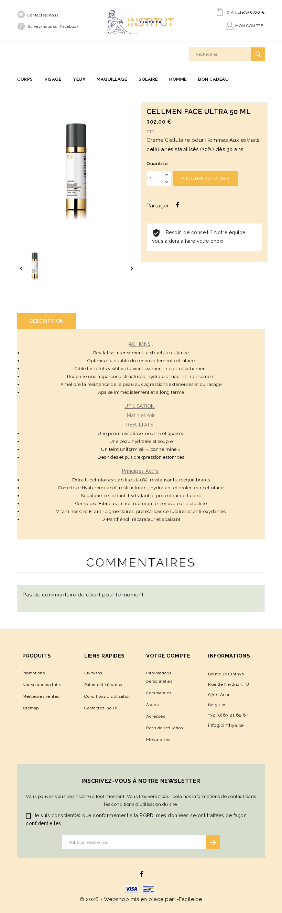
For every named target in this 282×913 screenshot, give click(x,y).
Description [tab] (46, 321)
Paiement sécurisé (103, 684)
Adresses (155, 716)
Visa (131, 889)
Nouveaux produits (41, 684)
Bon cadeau (213, 79)
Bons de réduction (164, 728)
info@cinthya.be (226, 725)
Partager (177, 204)
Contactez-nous (43, 15)
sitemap (30, 708)
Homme (178, 79)
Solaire (148, 79)
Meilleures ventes (40, 696)
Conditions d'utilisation (107, 696)
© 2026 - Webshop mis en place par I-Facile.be (141, 899)
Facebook (142, 874)
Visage (52, 79)
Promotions (33, 673)
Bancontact (148, 889)
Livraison (93, 673)
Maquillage (112, 79)
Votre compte (168, 656)
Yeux (79, 79)
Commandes (159, 693)
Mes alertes (158, 739)
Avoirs (152, 704)
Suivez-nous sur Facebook (53, 26)
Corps (25, 79)
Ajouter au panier (205, 178)
